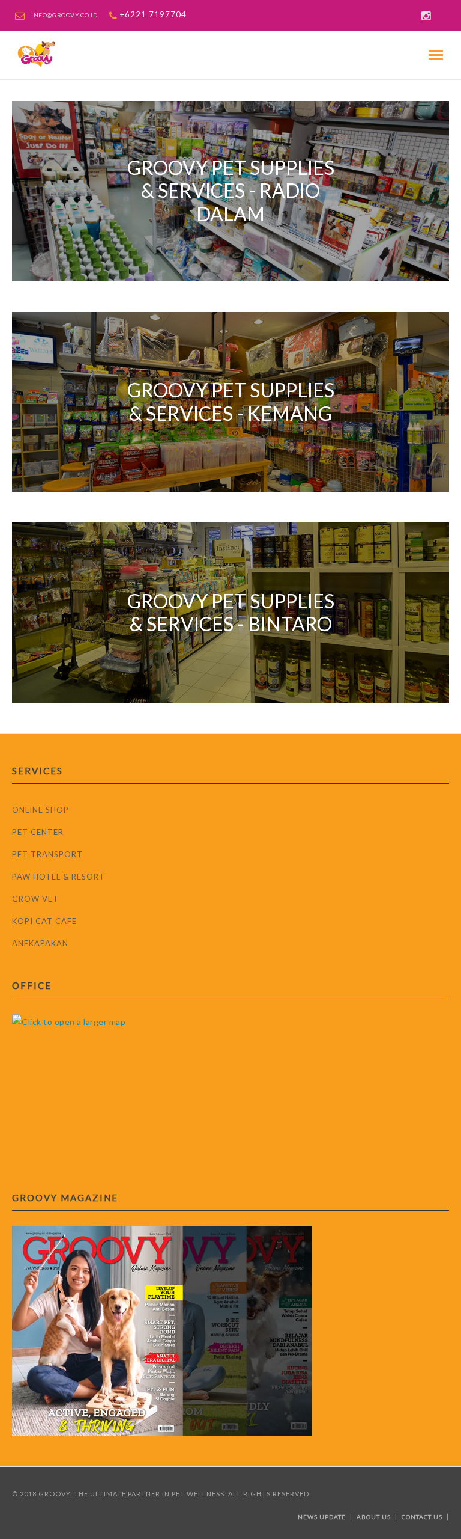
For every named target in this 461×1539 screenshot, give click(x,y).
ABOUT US (374, 1516)
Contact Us (422, 1516)
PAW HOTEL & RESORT (58, 876)
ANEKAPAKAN (40, 943)
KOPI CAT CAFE (44, 921)
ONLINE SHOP (40, 810)
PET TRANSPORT (47, 854)
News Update (322, 1516)
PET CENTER (38, 832)
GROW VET (35, 899)
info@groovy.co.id (64, 15)
